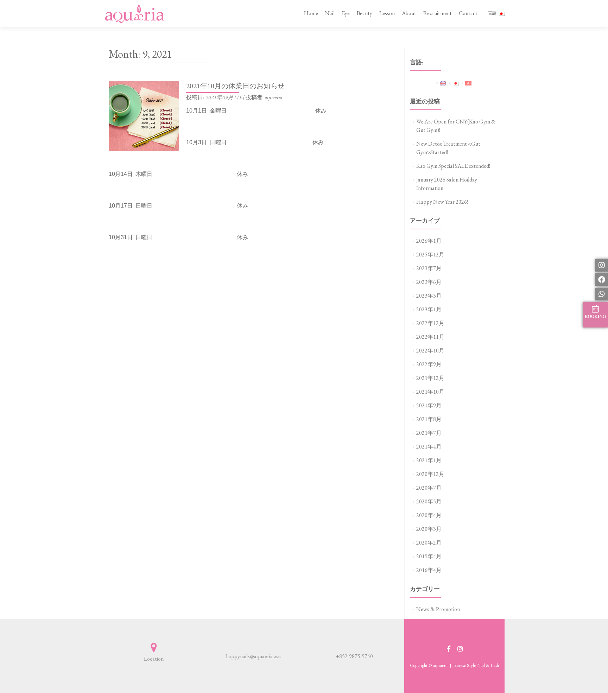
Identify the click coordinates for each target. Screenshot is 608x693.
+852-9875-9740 (354, 656)
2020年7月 (429, 487)
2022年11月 (430, 337)
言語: (493, 13)
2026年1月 (429, 240)
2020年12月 (430, 474)
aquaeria (273, 97)
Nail (330, 13)
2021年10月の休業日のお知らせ (235, 85)
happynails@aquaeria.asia (254, 656)
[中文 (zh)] (468, 82)
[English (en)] (443, 82)
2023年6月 (429, 282)
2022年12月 (430, 323)
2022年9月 (429, 364)
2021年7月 (429, 433)
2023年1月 (429, 309)
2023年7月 (429, 268)
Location (154, 658)
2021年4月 (429, 446)
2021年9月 (429, 405)
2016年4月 (429, 570)
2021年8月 (429, 419)
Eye (346, 13)
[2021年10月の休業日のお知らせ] (144, 115)
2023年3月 (429, 295)
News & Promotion (438, 609)
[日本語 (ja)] (455, 82)
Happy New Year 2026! (442, 201)
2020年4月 (429, 515)
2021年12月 (430, 378)
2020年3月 (429, 529)
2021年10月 (430, 391)
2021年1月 (429, 460)
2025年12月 (430, 254)
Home (311, 13)
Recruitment (437, 13)
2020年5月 (429, 501)
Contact (468, 13)
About (409, 13)
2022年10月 (430, 350)
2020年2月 (429, 542)
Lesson (387, 13)
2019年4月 (429, 556)
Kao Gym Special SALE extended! (453, 166)
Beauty (364, 13)
